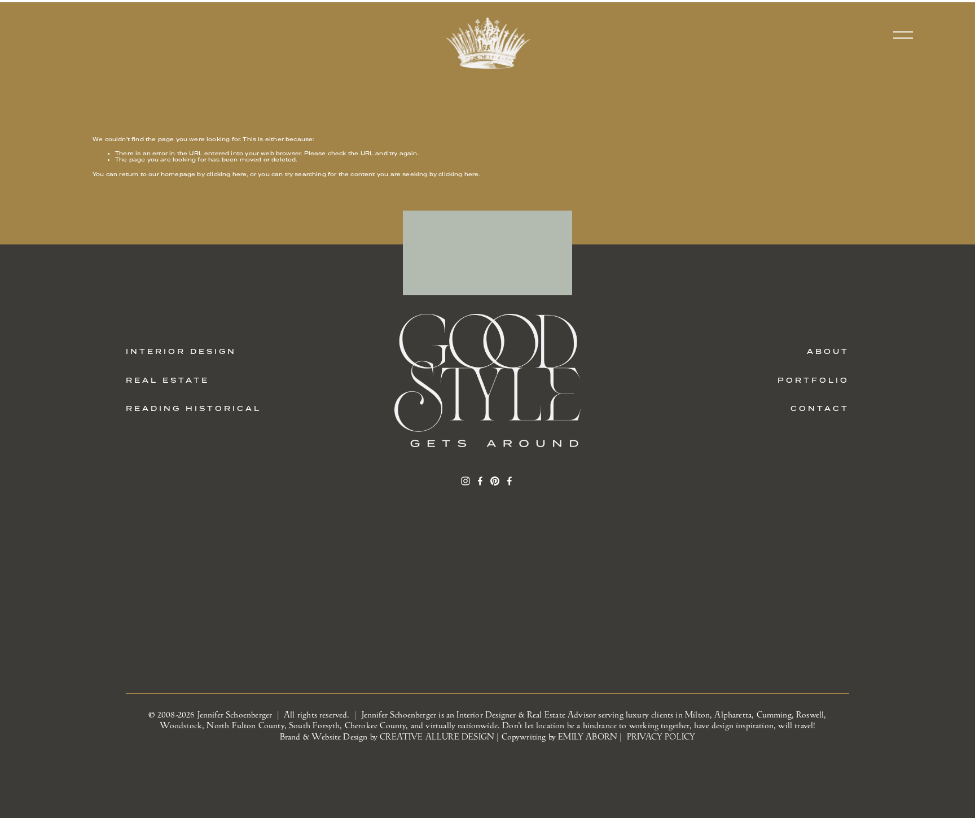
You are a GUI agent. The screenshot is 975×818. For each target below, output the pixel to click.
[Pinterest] (494, 480)
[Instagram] (465, 480)
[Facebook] (480, 480)
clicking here (227, 174)
